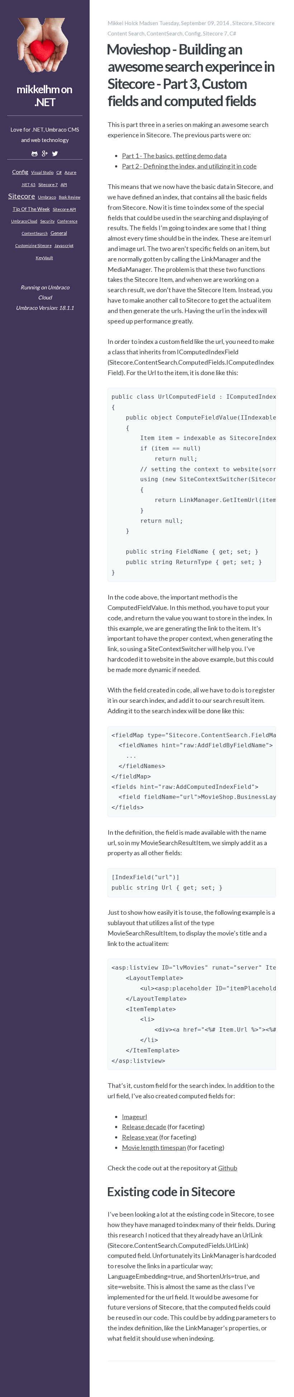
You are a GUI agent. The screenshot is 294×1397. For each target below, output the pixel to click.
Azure (70, 172)
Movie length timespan (154, 1147)
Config (20, 172)
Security (47, 221)
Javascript (64, 245)
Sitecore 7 (48, 184)
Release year (140, 1137)
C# (59, 172)
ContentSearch (35, 233)
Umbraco (47, 197)
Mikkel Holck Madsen (133, 23)
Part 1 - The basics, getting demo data (174, 156)
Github (227, 1168)
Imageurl (134, 1117)
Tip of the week (31, 209)
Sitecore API (64, 209)
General (59, 233)
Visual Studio (42, 172)
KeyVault (44, 257)
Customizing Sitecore (33, 245)
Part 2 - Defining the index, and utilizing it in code (189, 166)
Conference (67, 221)
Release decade (144, 1127)
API (64, 184)
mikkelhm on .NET (44, 95)
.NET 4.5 (28, 185)
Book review (69, 197)
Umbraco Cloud (24, 221)
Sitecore (21, 196)
